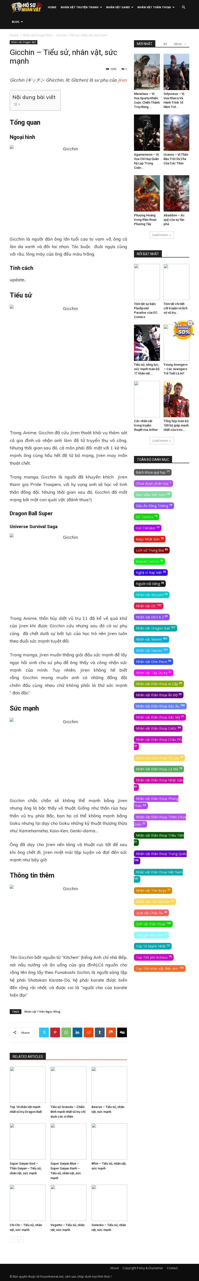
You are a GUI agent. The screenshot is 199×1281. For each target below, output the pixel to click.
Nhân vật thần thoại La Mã (159, 768)
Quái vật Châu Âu (151, 912)
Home (14, 35)
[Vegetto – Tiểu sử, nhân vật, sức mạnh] (68, 1203)
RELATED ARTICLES (28, 1057)
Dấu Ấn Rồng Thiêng (154, 505)
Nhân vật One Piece (153, 661)
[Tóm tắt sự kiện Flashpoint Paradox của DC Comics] (147, 282)
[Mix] (111, 1032)
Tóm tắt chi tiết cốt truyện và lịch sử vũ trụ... (175, 308)
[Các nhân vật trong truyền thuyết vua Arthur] (147, 399)
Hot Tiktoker (147, 527)
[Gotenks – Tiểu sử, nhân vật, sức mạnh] (109, 1203)
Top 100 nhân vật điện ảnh (159, 968)
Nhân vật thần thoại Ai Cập (159, 683)
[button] (183, 7)
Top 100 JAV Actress (154, 957)
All (165, 44)
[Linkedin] (77, 1032)
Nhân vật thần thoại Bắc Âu (160, 706)
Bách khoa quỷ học (153, 472)
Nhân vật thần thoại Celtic (158, 728)
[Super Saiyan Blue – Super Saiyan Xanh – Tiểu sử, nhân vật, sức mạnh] (68, 1141)
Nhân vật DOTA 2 (152, 616)
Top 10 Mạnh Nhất (153, 946)
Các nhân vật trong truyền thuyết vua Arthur (146, 425)
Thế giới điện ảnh (151, 934)
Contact (172, 1268)
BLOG (15, 21)
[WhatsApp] (66, 1032)
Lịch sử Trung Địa (152, 550)
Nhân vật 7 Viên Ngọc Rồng (42, 1011)
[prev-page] (13, 1239)
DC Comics (146, 516)
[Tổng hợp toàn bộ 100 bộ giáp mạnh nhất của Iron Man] (177, 399)
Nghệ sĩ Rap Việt (151, 572)
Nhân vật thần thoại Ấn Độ (159, 694)
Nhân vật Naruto (152, 650)
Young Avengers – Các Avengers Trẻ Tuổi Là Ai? (176, 369)
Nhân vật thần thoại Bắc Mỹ (160, 717)
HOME (52, 7)
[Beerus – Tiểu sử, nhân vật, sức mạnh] (109, 1085)
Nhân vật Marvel (151, 639)
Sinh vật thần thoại (153, 923)
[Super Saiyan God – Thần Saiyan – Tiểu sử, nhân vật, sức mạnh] (27, 1141)
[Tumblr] (100, 1032)
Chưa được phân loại (153, 483)
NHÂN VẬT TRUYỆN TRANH (80, 7)
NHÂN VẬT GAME (118, 7)
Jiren (122, 80)
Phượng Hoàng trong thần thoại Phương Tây (145, 219)
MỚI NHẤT (144, 44)
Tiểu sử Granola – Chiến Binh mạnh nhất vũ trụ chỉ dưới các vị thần (67, 1111)
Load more (160, 235)
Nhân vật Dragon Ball (37, 35)
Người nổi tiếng (150, 583)
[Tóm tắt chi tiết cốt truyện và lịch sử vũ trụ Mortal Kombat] (177, 282)
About (114, 1268)
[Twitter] (44, 1032)
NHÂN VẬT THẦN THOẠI (154, 7)
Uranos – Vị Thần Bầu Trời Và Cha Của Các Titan (176, 159)
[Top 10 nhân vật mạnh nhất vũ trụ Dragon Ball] (27, 1085)
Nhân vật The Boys (153, 890)
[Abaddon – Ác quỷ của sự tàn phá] (177, 193)
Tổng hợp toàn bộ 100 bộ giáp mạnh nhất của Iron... (176, 425)
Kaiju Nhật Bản (150, 539)
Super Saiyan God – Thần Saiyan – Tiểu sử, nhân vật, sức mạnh (25, 1168)
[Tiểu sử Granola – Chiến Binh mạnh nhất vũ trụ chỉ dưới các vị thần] (68, 1085)
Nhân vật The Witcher (155, 901)
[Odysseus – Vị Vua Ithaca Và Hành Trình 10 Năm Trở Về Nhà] (177, 72)
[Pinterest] (55, 1032)
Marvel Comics (149, 561)
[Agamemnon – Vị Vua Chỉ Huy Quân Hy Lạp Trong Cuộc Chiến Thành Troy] (147, 132)
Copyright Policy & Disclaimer (143, 1268)
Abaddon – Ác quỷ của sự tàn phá (174, 219)
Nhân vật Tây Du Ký (153, 672)
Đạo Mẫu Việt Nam (153, 494)
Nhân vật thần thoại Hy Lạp (159, 757)
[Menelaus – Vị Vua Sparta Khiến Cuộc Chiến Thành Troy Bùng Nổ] (147, 72)
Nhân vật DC (148, 605)
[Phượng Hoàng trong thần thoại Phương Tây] (147, 193)
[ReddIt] (88, 1032)
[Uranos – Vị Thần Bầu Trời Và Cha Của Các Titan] (177, 132)
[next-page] (20, 1239)
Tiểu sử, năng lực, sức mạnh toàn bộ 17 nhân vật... (146, 369)
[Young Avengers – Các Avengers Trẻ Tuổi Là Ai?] (177, 343)
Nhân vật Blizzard (151, 594)
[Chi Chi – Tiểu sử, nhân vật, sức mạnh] (27, 1203)
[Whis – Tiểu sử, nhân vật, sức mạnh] (109, 1141)
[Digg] (122, 1032)
